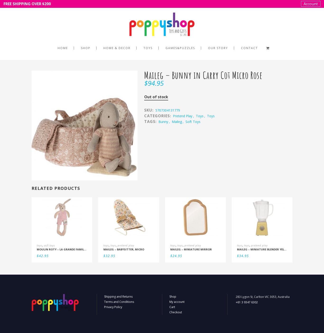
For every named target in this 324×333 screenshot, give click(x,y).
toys (200, 116)
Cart (172, 307)
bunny (163, 121)
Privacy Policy (113, 307)
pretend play (182, 116)
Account (311, 3)
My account (177, 302)
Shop (172, 297)
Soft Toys (192, 121)
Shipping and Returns (118, 297)
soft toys (49, 245)
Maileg (177, 121)
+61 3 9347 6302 (247, 302)
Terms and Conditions (119, 302)
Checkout (175, 312)
